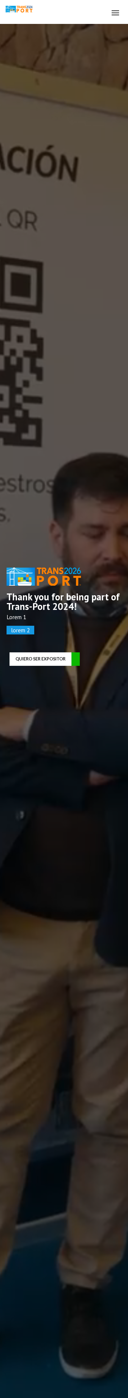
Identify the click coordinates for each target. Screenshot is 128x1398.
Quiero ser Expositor (40, 658)
